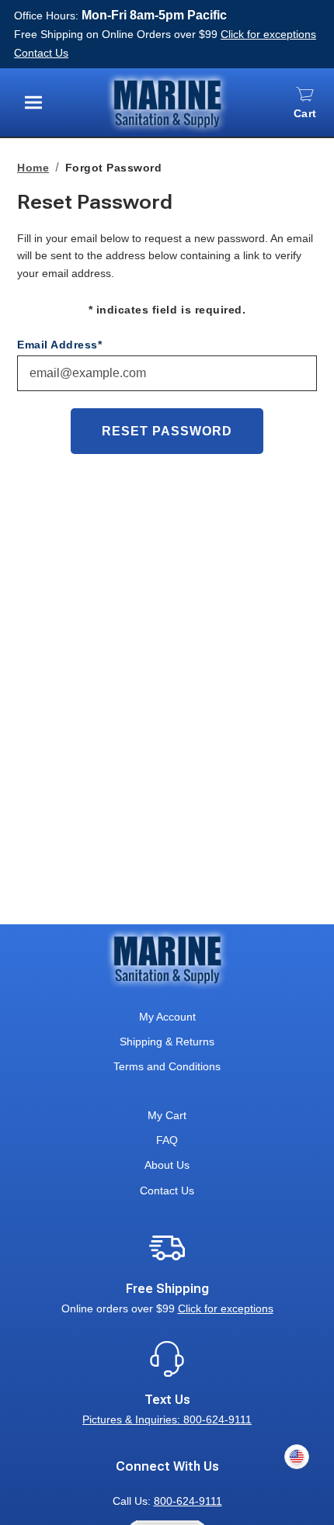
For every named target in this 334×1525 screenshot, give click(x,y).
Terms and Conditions (167, 1066)
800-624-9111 (188, 1501)
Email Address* (59, 344)
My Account (167, 1016)
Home (33, 167)
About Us (167, 1165)
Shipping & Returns (167, 1041)
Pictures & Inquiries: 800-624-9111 (167, 1419)
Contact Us (41, 53)
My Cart (167, 1115)
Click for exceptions (268, 34)
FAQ (167, 1140)
